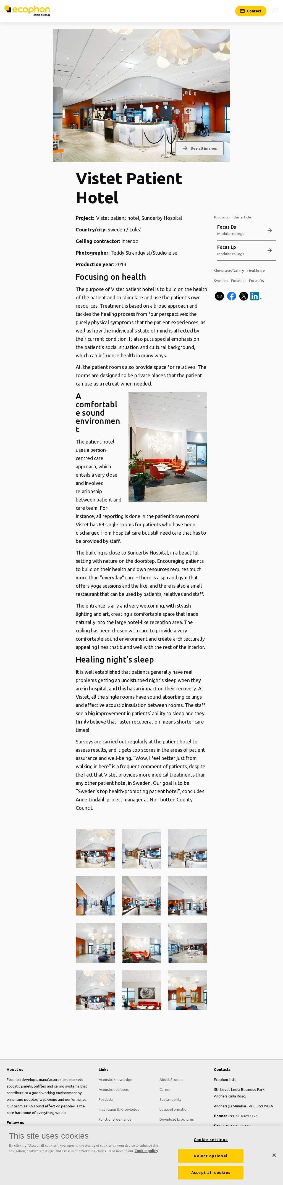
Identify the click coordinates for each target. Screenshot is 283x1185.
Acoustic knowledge (115, 1079)
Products (106, 1099)
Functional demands (115, 1119)
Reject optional (210, 1156)
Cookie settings (211, 1139)
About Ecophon (172, 1079)
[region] (141, 1155)
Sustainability (170, 1099)
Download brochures (176, 1119)
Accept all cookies (211, 1172)
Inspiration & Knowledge (119, 1109)
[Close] (274, 1155)
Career (165, 1089)
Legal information (173, 1109)
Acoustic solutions (114, 1089)
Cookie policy (146, 1150)
